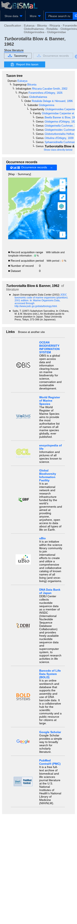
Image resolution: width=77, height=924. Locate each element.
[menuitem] (13, 16)
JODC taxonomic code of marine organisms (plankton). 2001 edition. (41, 297)
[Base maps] (62, 206)
